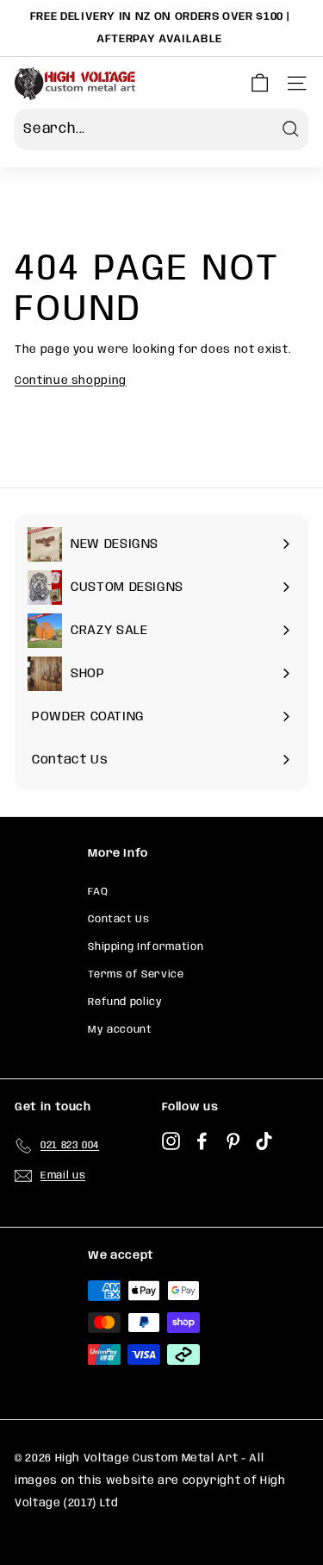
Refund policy (125, 1002)
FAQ (98, 891)
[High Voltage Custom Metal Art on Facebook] (202, 1142)
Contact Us (119, 919)
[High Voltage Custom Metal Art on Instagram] (171, 1142)
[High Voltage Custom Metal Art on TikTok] (264, 1142)
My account (120, 1029)
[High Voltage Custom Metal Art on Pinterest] (233, 1142)
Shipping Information (145, 946)
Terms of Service (135, 974)
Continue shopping (71, 381)
